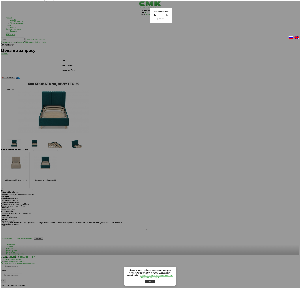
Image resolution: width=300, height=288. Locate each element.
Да (155, 15)
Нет (167, 15)
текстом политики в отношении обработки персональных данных (156, 277)
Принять (150, 281)
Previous (45, 4)
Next (54, 4)
